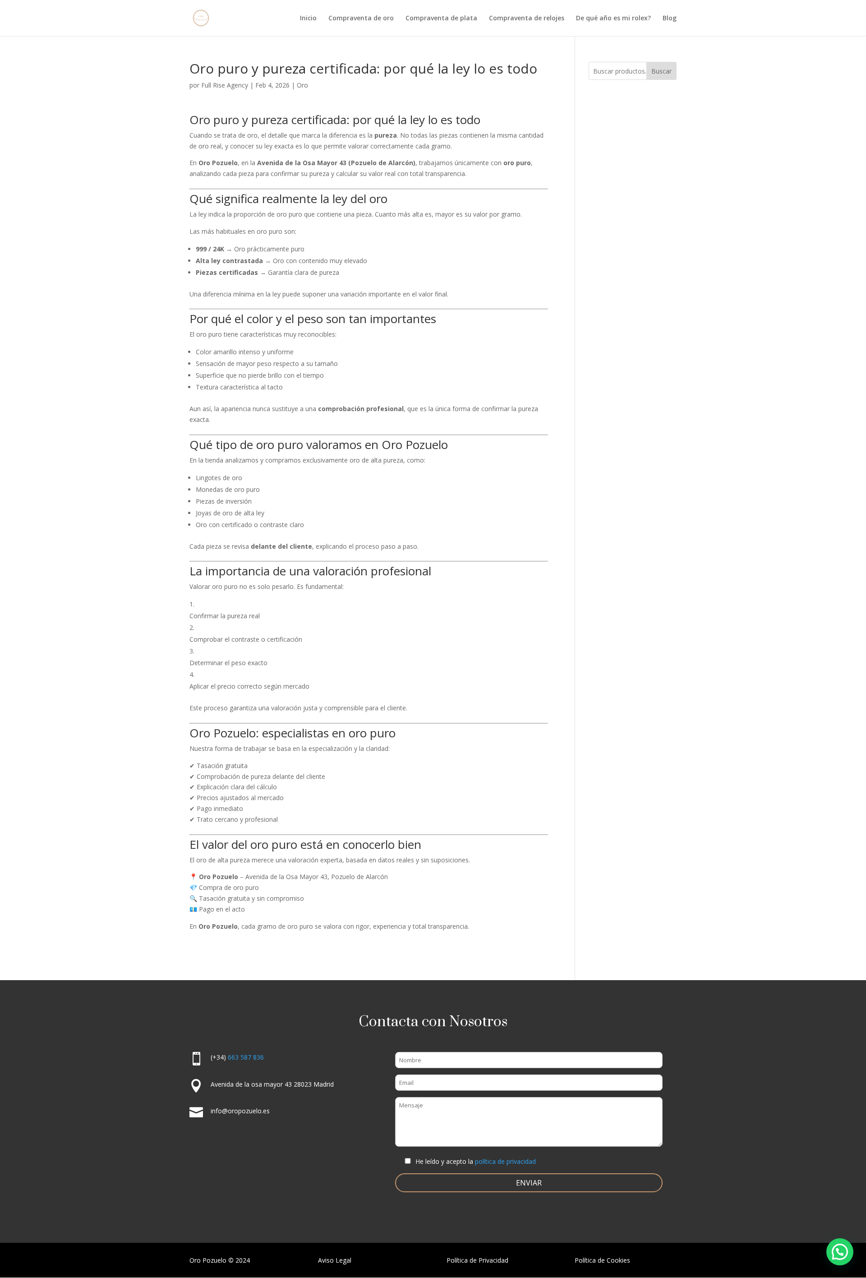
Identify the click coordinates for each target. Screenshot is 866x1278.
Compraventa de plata (441, 18)
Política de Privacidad (477, 1260)
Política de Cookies (602, 1260)
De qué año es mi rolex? (613, 18)
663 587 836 (246, 1057)
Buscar (661, 71)
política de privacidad (505, 1161)
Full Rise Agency (224, 85)
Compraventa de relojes (526, 18)
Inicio (308, 18)
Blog (670, 18)
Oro (302, 85)
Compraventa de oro (361, 18)
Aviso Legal (334, 1260)
